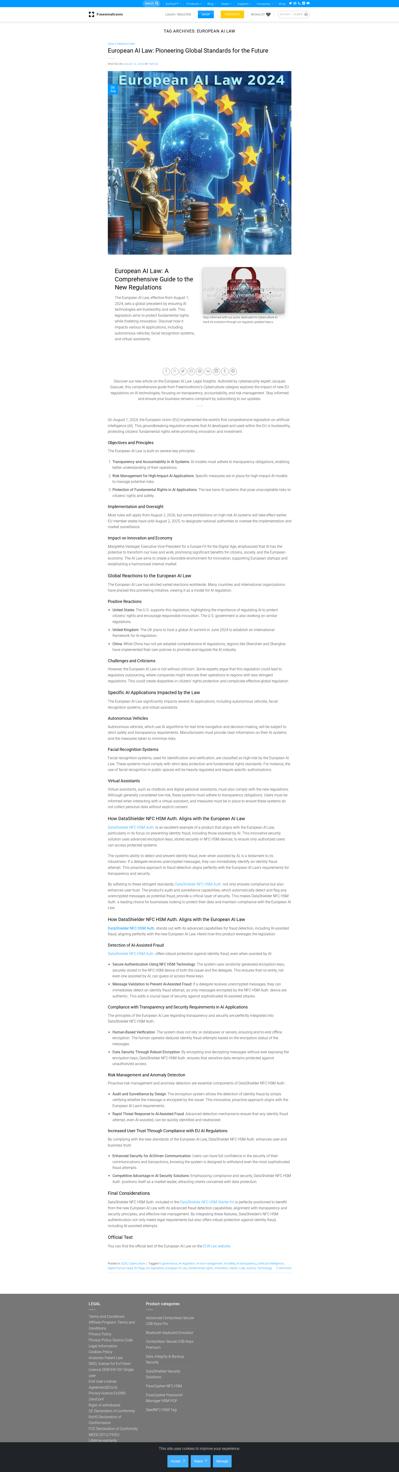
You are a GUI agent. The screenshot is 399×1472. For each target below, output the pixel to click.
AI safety (229, 1263)
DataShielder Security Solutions (163, 1374)
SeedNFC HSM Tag (161, 1410)
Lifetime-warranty (103, 1440)
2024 (111, 43)
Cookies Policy (100, 1352)
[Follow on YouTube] (308, 3)
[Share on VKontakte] (208, 371)
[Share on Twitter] (183, 371)
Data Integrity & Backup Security (165, 1359)
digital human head (120, 1268)
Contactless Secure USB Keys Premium (169, 1344)
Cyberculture (125, 43)
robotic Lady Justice (242, 1268)
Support (243, 4)
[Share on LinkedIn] (216, 371)
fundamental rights (200, 1268)
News (225, 4)
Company (263, 4)
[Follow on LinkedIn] (303, 3)
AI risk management (209, 1263)
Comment (283, 1268)
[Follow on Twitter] (290, 3)
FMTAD (153, 64)
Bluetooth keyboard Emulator (169, 1333)
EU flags (139, 1268)
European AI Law (176, 1268)
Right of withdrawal (104, 1405)
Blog (210, 4)
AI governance (168, 1263)
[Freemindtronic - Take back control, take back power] (106, 14)
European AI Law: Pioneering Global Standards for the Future (188, 50)
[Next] (277, 289)
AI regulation (187, 1263)
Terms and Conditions (106, 1316)
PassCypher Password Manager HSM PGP (164, 1398)
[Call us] (299, 3)
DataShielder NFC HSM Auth (131, 827)
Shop (282, 4)
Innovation (221, 1268)
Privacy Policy (100, 1334)
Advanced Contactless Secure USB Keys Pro (170, 1321)
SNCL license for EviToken (110, 1363)
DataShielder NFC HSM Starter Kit (207, 1202)
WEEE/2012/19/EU (104, 1435)
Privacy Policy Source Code (111, 1340)
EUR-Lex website (216, 1246)
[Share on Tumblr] (225, 371)
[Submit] (156, 3)
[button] (178, 14)
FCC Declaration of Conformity (113, 1429)
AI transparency (246, 1263)
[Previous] (210, 289)
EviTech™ (172, 4)
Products (193, 4)
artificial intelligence (271, 1263)
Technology (264, 1268)
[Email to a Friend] (191, 371)
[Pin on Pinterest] (199, 371)
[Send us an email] (294, 3)
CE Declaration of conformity (112, 1411)
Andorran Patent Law (106, 1358)
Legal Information (103, 1346)
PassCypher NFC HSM (164, 1386)
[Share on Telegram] (233, 371)
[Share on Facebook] (166, 371)
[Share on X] (174, 371)
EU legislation (155, 1268)
